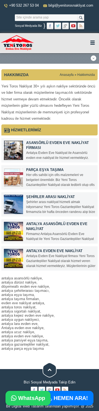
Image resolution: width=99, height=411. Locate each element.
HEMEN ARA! (70, 398)
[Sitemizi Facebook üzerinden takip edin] (50, 26)
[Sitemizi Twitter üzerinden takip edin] (57, 26)
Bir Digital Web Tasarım (25, 406)
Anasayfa (67, 75)
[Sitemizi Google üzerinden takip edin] (65, 26)
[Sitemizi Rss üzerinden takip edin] (81, 26)
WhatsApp (30, 398)
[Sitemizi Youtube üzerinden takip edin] (73, 26)
